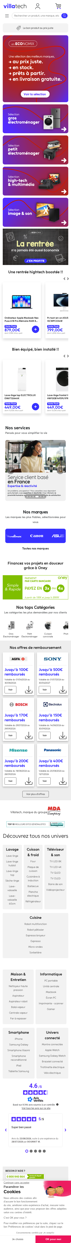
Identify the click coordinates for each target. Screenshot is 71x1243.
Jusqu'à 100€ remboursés (16, 671)
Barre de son (55, 884)
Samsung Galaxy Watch (52, 1055)
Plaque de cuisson (33, 869)
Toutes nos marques (35, 548)
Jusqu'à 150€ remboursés (50, 717)
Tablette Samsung (18, 1071)
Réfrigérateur (33, 901)
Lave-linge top (12, 873)
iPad (18, 1065)
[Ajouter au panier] (35, 329)
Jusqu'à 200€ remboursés (16, 763)
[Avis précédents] (5, 1130)
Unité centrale (51, 986)
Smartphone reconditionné (19, 1057)
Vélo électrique (52, 1072)
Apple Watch (52, 1050)
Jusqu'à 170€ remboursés (16, 717)
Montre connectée (52, 1044)
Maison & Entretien (18, 977)
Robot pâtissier (35, 929)
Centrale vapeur (18, 1012)
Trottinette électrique (52, 1067)
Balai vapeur (18, 1007)
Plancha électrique (33, 893)
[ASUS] (45, 535)
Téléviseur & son (55, 852)
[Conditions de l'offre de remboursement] (28, 689)
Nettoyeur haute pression (18, 988)
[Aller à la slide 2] (30, 496)
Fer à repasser (18, 1018)
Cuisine (36, 917)
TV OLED (55, 878)
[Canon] (23, 535)
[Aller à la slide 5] (41, 496)
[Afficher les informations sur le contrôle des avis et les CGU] (57, 1104)
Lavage (12, 849)
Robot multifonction (35, 924)
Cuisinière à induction (33, 878)
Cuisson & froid (33, 852)
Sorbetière (35, 952)
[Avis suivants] (65, 1130)
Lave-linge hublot (12, 863)
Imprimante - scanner (51, 1003)
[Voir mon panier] (58, 6)
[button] (37, 6)
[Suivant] (64, 278)
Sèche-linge (12, 880)
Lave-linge (12, 855)
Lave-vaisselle (12, 888)
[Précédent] (68, 278)
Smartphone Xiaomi (18, 1050)
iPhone (19, 1038)
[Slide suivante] (60, 470)
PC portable (51, 980)
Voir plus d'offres (35, 794)
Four (33, 861)
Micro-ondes (35, 946)
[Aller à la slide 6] (43, 496)
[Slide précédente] (10, 470)
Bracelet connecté (52, 1061)
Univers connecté (52, 1035)
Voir (10, 689)
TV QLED (55, 872)
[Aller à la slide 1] (27, 496)
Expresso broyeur (35, 935)
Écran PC (51, 997)
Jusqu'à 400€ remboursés (51, 763)
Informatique (51, 974)
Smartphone (18, 1032)
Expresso (36, 941)
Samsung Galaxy (18, 1044)
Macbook (51, 992)
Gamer (51, 1009)
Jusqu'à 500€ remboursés (51, 671)
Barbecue (33, 886)
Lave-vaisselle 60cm (12, 899)
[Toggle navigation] (7, 16)
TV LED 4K (55, 867)
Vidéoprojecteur (55, 889)
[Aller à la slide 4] (37, 496)
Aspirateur (18, 995)
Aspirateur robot (18, 1001)
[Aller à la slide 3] (33, 496)
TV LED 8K (55, 861)
